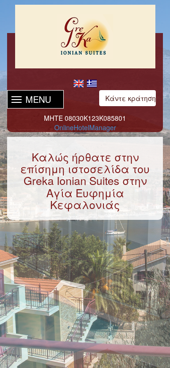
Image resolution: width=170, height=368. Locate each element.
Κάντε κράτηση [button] (130, 98)
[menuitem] (78, 83)
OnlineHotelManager (85, 127)
